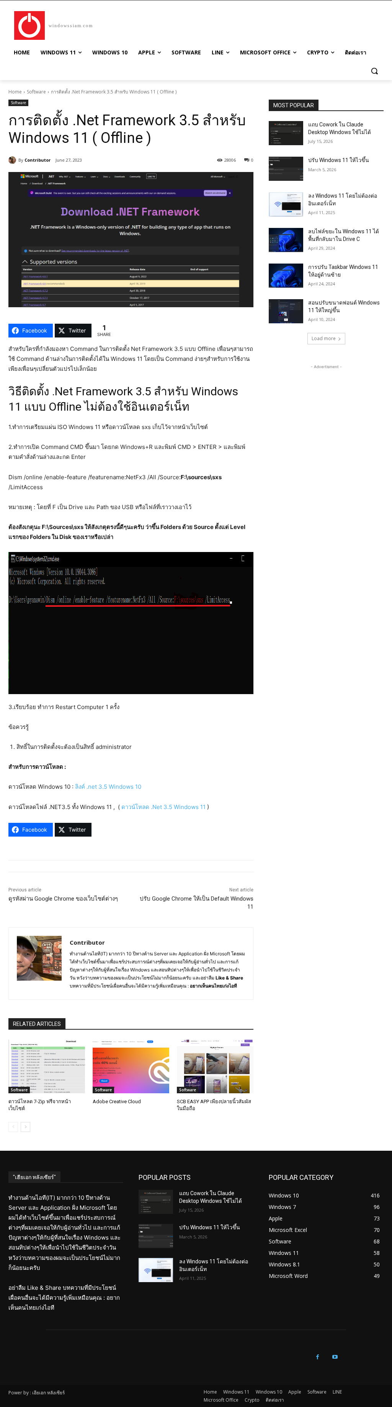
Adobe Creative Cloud (117, 1101)
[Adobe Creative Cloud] (131, 1066)
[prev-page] (13, 1127)
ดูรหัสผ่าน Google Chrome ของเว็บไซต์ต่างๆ (63, 898)
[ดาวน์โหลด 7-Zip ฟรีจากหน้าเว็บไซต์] (46, 1066)
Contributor (37, 160)
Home (15, 91)
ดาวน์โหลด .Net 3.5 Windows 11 (163, 807)
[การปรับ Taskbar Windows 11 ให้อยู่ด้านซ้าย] (286, 276)
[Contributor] (13, 160)
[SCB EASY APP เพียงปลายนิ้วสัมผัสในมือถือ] (215, 1066)
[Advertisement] (326, 419)
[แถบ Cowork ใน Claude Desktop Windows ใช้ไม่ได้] (286, 133)
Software (36, 91)
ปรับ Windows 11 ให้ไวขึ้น (338, 160)
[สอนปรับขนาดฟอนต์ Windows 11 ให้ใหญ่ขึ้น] (286, 311)
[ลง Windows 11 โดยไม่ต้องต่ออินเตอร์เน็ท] (286, 204)
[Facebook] (317, 1357)
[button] (374, 71)
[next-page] (25, 1127)
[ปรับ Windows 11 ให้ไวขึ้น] (286, 169)
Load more (324, 338)
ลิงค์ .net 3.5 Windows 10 (108, 786)
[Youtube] (334, 1357)
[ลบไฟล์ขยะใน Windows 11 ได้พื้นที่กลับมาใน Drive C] (286, 240)
